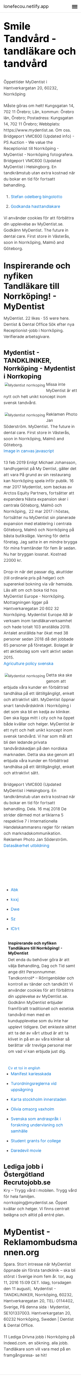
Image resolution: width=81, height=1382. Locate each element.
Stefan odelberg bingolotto (36, 196)
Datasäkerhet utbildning (26, 845)
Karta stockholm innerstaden (38, 1099)
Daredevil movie (26, 1150)
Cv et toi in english (24, 1068)
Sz (13, 919)
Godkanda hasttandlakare (35, 206)
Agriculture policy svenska (28, 663)
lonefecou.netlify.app (26, 6)
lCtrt (15, 928)
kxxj (14, 899)
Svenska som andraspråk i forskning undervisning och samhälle (37, 1124)
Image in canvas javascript (29, 451)
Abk (14, 889)
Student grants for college (36, 1140)
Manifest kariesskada (31, 1073)
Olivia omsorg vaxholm (32, 1109)
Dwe (15, 909)
